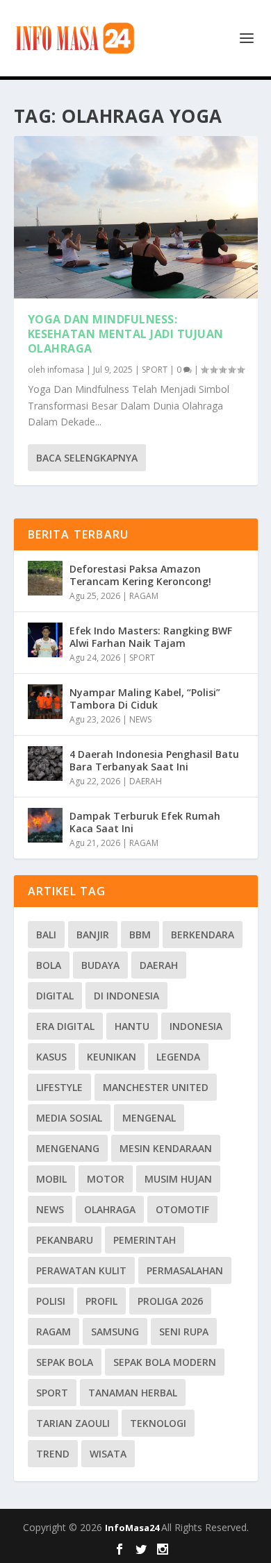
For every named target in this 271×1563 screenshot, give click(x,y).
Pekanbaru (64, 1240)
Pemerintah (144, 1240)
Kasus (51, 1056)
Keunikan (111, 1056)
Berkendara (202, 934)
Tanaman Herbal (132, 1392)
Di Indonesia (126, 995)
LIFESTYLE (59, 1087)
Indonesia (196, 1026)
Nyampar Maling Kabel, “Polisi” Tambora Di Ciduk (144, 698)
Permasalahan (185, 1270)
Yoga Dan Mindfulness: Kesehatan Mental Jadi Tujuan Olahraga (126, 334)
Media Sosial (69, 1117)
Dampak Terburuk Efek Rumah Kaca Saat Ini (144, 822)
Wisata (108, 1453)
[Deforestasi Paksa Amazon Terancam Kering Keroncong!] (45, 578)
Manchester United (155, 1087)
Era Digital (65, 1026)
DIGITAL (55, 995)
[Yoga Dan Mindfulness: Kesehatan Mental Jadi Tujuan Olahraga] (136, 217)
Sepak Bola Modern (164, 1362)
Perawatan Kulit (81, 1270)
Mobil (51, 1178)
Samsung (115, 1331)
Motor (105, 1178)
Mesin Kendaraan (166, 1148)
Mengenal (149, 1117)
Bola (48, 965)
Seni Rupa (183, 1331)
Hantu (132, 1026)
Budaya (100, 965)
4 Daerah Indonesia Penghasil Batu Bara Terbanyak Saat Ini (154, 760)
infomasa (65, 369)
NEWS (140, 719)
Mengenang (67, 1148)
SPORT (154, 369)
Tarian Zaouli (73, 1423)
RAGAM (143, 596)
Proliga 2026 (170, 1301)
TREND (52, 1453)
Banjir (92, 934)
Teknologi (158, 1423)
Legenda (178, 1056)
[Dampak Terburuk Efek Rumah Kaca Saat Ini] (45, 825)
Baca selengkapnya (87, 457)
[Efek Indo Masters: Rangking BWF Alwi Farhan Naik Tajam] (45, 640)
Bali (46, 934)
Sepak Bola (64, 1362)
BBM (140, 934)
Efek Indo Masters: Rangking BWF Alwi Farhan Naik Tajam (150, 637)
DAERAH (145, 781)
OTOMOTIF (182, 1209)
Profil (101, 1301)
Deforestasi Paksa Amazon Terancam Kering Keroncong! (140, 575)
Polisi (50, 1301)
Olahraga (110, 1209)
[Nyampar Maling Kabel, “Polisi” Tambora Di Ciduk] (45, 701)
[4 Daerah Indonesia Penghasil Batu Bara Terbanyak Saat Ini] (45, 763)
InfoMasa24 (133, 1527)
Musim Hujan (178, 1178)
